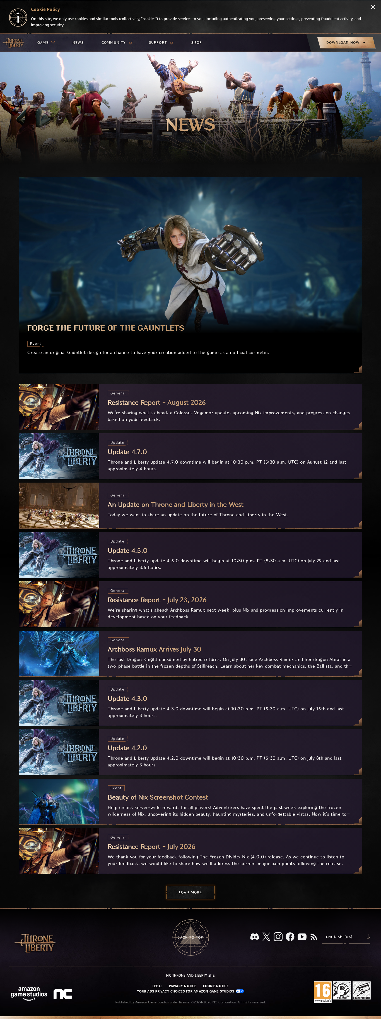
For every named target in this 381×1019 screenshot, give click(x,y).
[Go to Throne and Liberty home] (14, 42)
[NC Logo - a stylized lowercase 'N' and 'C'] (63, 994)
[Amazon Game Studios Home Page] (29, 994)
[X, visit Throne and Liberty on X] (266, 937)
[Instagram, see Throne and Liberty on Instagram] (278, 937)
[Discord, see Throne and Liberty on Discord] (254, 937)
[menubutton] (46, 43)
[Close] (373, 7)
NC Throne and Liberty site (190, 975)
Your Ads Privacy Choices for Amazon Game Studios (186, 991)
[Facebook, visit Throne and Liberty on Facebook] (290, 937)
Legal (157, 986)
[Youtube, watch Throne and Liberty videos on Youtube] (302, 937)
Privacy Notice (182, 986)
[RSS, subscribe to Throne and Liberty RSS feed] (313, 937)
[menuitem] (46, 43)
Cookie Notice (215, 986)
